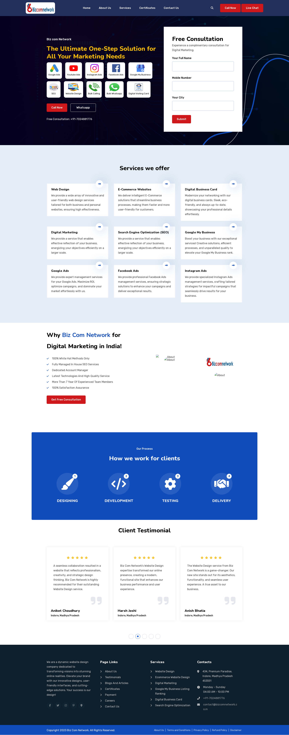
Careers (110, 700)
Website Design (164, 671)
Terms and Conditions (178, 730)
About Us (105, 8)
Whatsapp (83, 107)
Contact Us (171, 8)
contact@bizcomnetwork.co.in (220, 707)
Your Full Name (181, 58)
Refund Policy (219, 730)
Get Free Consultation (66, 399)
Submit (181, 119)
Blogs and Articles (116, 683)
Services (125, 8)
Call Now (230, 8)
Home (86, 8)
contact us (112, 706)
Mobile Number (181, 77)
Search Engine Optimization (172, 705)
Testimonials (113, 677)
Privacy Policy (201, 730)
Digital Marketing (166, 683)
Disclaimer (236, 730)
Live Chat (252, 8)
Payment (110, 694)
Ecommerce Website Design (172, 677)
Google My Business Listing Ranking (172, 691)
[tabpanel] (78, 583)
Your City (178, 97)
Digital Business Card (168, 699)
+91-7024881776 (81, 119)
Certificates (147, 8)
